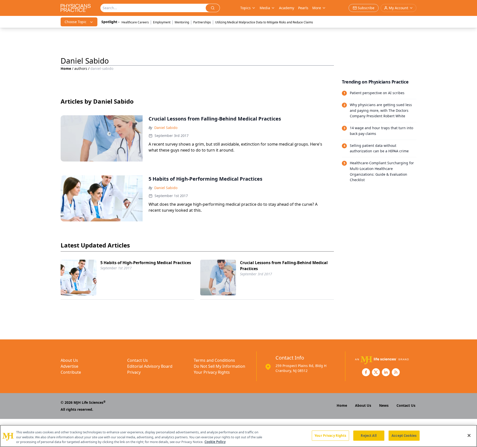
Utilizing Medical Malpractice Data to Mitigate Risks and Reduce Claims (264, 22)
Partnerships (202, 22)
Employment (161, 22)
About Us (69, 360)
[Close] (469, 435)
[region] (238, 436)
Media (265, 7)
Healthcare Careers (135, 22)
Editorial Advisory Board (149, 366)
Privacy (134, 372)
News (384, 405)
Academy (286, 7)
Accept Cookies (404, 435)
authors (80, 68)
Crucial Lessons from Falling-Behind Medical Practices (284, 265)
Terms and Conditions (214, 360)
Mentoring (182, 22)
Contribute (71, 372)
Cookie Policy (215, 442)
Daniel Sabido (165, 127)
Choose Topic (75, 21)
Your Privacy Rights (212, 372)
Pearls (303, 7)
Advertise (69, 366)
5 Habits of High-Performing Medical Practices (145, 262)
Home (66, 68)
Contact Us (137, 360)
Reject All (368, 435)
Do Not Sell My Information (219, 366)
